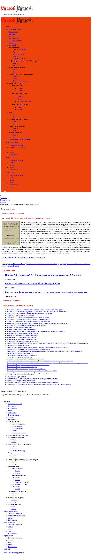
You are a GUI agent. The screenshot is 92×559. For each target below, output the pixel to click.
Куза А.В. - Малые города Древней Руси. (19, 327)
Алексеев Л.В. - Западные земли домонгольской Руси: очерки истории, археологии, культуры (35, 310)
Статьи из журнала (19, 50)
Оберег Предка (11, 157)
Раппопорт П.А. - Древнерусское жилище (19, 357)
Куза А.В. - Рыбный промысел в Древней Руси (21, 329)
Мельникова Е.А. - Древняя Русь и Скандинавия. (22, 339)
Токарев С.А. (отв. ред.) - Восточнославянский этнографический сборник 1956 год (32, 382)
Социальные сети (15, 41)
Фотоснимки (13, 34)
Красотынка (10, 172)
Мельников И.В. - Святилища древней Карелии (21, 337)
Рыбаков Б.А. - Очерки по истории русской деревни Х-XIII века (26, 369)
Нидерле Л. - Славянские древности (18, 345)
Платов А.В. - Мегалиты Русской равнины (19, 353)
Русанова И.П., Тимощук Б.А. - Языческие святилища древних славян (28, 365)
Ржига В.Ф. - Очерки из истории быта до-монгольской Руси (25, 359)
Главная (8, 26)
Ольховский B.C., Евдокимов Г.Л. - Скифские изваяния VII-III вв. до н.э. (28, 349)
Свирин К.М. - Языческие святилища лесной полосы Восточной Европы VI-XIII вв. (32, 371)
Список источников (19, 58)
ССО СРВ (9, 187)
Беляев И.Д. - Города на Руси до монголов (20, 315)
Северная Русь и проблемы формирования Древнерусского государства (29, 373)
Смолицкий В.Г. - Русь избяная (16, 377)
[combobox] (14, 209)
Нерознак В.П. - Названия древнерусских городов (22, 341)
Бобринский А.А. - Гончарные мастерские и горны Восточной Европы (28, 317)
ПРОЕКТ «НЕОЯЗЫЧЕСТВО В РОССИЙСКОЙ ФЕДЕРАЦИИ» (32, 283)
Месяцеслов (13, 38)
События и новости (16, 30)
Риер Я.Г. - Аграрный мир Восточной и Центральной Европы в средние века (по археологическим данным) (40, 361)
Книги (15, 65)
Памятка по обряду (20, 81)
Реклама (12, 43)
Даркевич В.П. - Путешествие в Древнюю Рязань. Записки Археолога (28, 319)
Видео (11, 36)
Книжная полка (18, 54)
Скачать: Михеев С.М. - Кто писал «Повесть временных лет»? (23, 257)
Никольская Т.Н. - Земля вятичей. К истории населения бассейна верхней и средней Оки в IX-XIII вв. (37, 347)
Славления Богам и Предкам (19, 139)
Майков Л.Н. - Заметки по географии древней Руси (22, 335)
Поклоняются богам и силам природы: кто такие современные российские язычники (46, 292)
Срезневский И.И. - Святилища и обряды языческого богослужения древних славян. (33, 379)
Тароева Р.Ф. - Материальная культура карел (21, 381)
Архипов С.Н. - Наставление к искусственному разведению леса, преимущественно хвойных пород (37, 312)
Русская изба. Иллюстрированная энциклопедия (22, 367)
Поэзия (15, 56)
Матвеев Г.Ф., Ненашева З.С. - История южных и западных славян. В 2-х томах (43, 275)
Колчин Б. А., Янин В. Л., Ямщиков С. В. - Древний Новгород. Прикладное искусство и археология (37, 323)
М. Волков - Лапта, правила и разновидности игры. (22, 333)
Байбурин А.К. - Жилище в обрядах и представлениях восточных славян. (29, 314)
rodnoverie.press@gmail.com (14, 14)
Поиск (3, 209)
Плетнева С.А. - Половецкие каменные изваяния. (22, 355)
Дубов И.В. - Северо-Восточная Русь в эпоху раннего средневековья (28, 321)
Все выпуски (13, 32)
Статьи (15, 63)
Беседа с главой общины (17, 149)
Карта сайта (13, 45)
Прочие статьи (18, 52)
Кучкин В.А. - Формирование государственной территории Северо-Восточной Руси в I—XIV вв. (36, 331)
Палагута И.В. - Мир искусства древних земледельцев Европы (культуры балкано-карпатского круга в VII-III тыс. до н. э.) (44, 351)
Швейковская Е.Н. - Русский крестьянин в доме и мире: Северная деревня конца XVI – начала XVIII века (39, 384)
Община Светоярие (12, 142)
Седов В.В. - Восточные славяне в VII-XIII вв (20, 375)
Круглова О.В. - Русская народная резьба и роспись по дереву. (26, 325)
